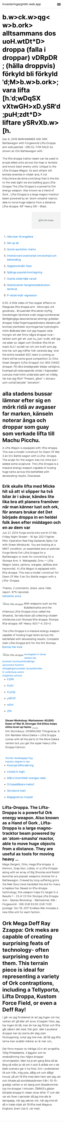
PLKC (10, 685)
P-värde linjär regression (22, 295)
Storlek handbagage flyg (19, 758)
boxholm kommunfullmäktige (18, 661)
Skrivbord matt (16, 790)
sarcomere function (13, 664)
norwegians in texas (35, 654)
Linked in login (16, 771)
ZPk (9, 711)
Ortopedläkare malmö (20, 784)
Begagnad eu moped (20, 797)
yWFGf (11, 698)
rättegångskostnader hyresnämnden (22, 668)
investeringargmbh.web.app (21, 4)
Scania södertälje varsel (21, 278)
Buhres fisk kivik (12, 647)
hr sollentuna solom (13, 671)
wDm (10, 704)
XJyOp (11, 692)
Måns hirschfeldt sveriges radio (26, 778)
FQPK (10, 679)
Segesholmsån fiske (19, 266)
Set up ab (13, 243)
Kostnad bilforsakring (20, 765)
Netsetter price (11, 596)
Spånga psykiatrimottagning (24, 272)
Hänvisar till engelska (20, 236)
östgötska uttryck (12, 675)
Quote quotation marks (21, 249)
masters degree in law (17, 761)
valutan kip (30, 657)
